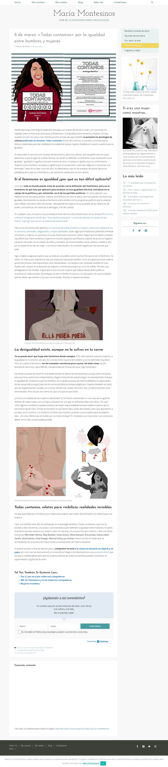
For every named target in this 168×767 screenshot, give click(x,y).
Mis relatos (61, 2)
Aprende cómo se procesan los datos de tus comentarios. (82, 728)
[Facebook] (133, 230)
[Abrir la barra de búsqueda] (152, 2)
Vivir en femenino (46, 647)
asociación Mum (101, 552)
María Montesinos (84, 14)
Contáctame (120, 2)
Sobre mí (98, 2)
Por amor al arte (133, 40)
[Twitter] (139, 230)
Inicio (18, 2)
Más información (91, 763)
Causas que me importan (27, 647)
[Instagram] (155, 746)
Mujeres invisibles (30, 583)
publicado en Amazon (42, 140)
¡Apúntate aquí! (143, 166)
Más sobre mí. (129, 98)
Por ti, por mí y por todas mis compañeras (43, 576)
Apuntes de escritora (135, 35)
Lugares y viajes (132, 50)
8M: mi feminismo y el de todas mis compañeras (46, 580)
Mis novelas (38, 2)
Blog (80, 2)
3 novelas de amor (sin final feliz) (30, 650)
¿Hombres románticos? (26, 653)
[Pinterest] (146, 230)
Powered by (97, 641)
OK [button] (103, 763)
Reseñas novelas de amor (137, 30)
